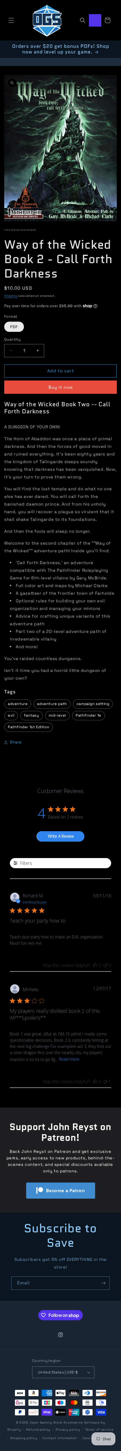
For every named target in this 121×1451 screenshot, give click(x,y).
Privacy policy (68, 1429)
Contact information (59, 1438)
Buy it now (60, 387)
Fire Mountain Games (20, 230)
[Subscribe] (103, 1283)
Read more (69, 1059)
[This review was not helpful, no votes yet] (105, 965)
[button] (11, 20)
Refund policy (38, 1429)
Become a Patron (65, 1191)
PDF (14, 326)
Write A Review (61, 836)
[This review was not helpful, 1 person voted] (105, 1081)
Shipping (10, 296)
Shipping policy (23, 1438)
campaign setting (93, 703)
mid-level (57, 715)
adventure (18, 703)
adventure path (52, 703)
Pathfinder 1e (88, 715)
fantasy (31, 715)
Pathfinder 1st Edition (28, 727)
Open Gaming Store (46, 1422)
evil (11, 715)
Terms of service (99, 1429)
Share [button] (16, 742)
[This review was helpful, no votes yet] (95, 965)
